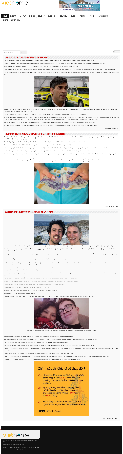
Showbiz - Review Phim (11, 20)
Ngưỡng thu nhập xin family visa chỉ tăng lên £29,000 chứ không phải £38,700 (35, 134)
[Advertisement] (61, 34)
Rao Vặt (22, 16)
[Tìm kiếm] (22, 52)
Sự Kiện (91, 16)
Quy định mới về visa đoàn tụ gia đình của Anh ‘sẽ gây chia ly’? (29, 212)
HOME (5, 16)
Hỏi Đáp (13, 16)
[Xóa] (25, 52)
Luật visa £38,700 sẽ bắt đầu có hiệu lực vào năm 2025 (26, 57)
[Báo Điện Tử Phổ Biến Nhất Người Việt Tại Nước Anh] (14, 2)
